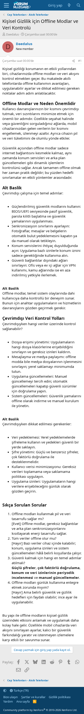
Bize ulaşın (10, 697)
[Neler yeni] (69, 5)
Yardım (8, 701)
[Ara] (78, 5)
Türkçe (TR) (21, 690)
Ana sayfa (23, 701)
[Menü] (6, 5)
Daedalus (12, 34)
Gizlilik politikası (59, 697)
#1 (80, 61)
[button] (4, 690)
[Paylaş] (73, 61)
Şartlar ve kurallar (33, 697)
